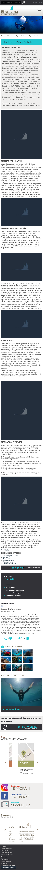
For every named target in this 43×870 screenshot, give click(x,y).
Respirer (5, 557)
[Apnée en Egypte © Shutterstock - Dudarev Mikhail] (6, 652)
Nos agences (37, 2)
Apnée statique (7, 559)
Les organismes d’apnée (15, 590)
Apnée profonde (8, 562)
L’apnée (9, 585)
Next (38, 761)
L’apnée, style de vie (9, 563)
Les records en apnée (14, 593)
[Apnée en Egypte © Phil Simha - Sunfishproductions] (17, 660)
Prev (5, 761)
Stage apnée (10, 587)
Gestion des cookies (8, 868)
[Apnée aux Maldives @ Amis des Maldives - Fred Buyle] (28, 652)
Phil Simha (5, 550)
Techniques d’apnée (13, 595)
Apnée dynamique (8, 560)
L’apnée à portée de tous (10, 556)
